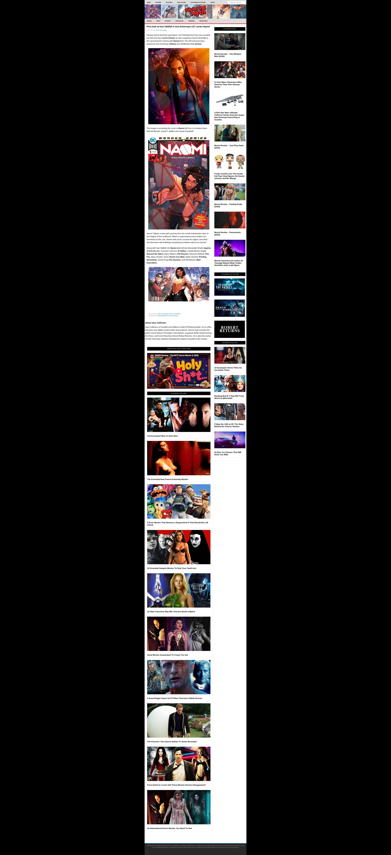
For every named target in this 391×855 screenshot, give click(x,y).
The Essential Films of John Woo (162, 436)
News (171, 314)
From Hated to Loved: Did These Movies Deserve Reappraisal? (176, 785)
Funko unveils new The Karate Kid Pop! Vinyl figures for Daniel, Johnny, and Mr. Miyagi (229, 176)
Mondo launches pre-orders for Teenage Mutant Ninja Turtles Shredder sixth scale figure (228, 263)
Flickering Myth (195, 11)
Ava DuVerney (162, 315)
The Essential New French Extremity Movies (167, 479)
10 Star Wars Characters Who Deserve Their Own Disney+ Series (228, 84)
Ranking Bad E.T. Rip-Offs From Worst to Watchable (229, 397)
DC (168, 315)
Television (176, 314)
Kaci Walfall (174, 315)
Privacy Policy (211, 847)
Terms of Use (200, 847)
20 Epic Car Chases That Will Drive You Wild (227, 453)
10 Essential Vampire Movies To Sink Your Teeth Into (171, 568)
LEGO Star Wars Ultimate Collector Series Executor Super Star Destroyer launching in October (229, 116)
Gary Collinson (163, 314)
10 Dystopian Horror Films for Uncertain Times (228, 369)
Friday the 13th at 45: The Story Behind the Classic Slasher (228, 425)
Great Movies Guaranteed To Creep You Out (167, 655)
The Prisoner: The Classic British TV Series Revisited (172, 742)
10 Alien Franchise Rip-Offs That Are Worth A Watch (171, 612)
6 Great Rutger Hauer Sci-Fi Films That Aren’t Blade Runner (174, 698)
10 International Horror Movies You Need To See (169, 828)
